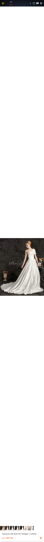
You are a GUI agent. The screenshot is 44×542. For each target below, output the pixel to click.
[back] (3, 3)
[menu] (30, 3)
